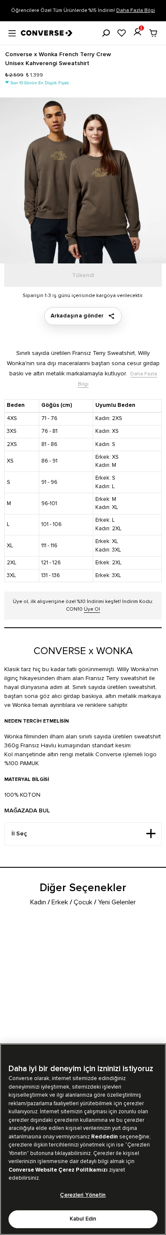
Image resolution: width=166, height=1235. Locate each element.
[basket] (153, 33)
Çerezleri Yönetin (83, 1195)
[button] (94, 254)
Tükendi (83, 275)
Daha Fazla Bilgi (135, 10)
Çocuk (83, 902)
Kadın (38, 902)
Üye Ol (92, 609)
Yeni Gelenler (117, 902)
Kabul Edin (83, 1219)
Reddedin (104, 1136)
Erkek (60, 902)
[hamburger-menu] (12, 32)
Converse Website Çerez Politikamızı (59, 1169)
